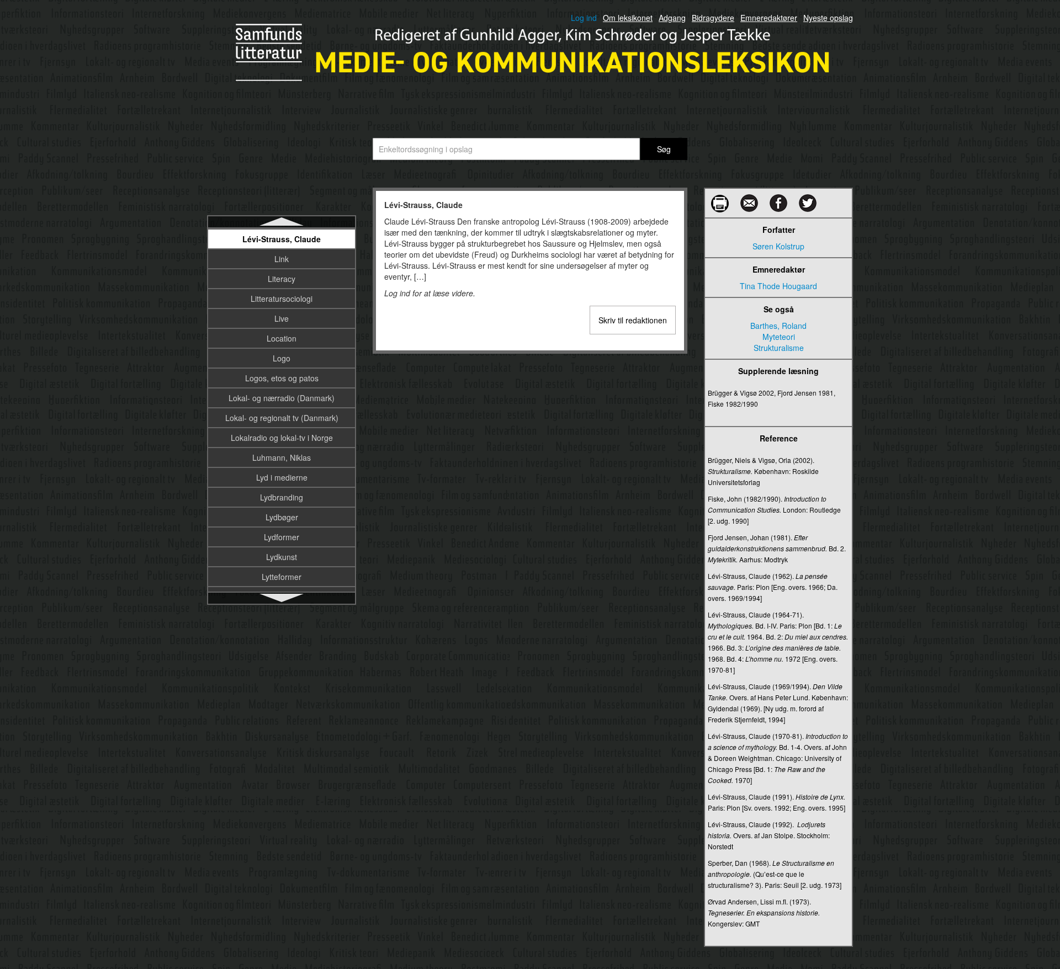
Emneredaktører (768, 17)
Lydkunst (281, 556)
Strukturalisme (779, 347)
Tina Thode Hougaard (778, 285)
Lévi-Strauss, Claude (281, 238)
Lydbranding (281, 497)
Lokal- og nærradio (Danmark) (282, 397)
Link (281, 258)
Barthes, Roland (778, 325)
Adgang (672, 17)
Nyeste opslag (828, 17)
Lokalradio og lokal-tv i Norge (282, 437)
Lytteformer (281, 576)
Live (281, 318)
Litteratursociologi (281, 298)
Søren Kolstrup (778, 246)
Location (281, 338)
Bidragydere (713, 17)
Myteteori (778, 336)
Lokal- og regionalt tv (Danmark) (281, 417)
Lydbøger (282, 517)
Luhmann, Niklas (281, 457)
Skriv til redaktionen (632, 320)
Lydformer (281, 536)
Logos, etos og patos (282, 378)
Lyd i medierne (282, 477)
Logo (281, 358)
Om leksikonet (628, 17)
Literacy (281, 278)
